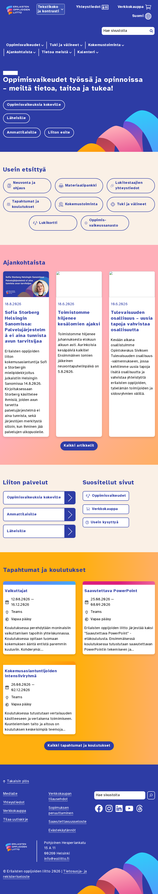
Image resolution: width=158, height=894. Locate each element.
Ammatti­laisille (22, 132)
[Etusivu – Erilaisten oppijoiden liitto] (18, 10)
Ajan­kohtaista (19, 52)
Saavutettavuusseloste (68, 822)
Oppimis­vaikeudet (23, 45)
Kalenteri (86, 52)
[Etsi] (151, 795)
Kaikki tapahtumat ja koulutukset (79, 746)
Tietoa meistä (55, 52)
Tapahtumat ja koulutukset (25, 204)
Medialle (10, 794)
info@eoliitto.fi (56, 859)
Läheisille (16, 118)
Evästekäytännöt (62, 830)
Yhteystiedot (88, 7)
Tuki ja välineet (64, 45)
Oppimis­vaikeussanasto (103, 223)
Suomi (138, 16)
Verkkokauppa (131, 7)
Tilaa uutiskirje (15, 820)
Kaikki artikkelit (79, 446)
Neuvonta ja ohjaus (24, 185)
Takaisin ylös (18, 781)
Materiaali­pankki (81, 185)
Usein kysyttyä (104, 522)
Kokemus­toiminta (104, 45)
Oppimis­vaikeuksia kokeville (34, 105)
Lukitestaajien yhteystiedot (129, 185)
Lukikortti (48, 223)
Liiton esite (59, 132)
